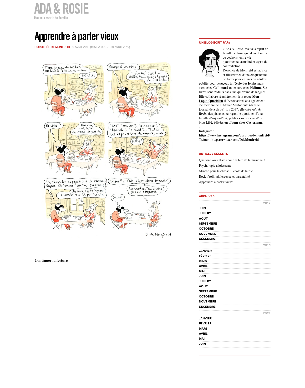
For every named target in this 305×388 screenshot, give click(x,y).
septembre (208, 224)
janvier (205, 251)
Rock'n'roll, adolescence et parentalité (224, 176)
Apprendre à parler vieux (76, 36)
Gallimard (220, 87)
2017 (266, 203)
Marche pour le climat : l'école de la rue (226, 171)
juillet (205, 213)
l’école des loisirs (244, 83)
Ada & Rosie (61, 8)
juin (202, 208)
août (203, 219)
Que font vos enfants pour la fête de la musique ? (232, 160)
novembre (207, 234)
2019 (266, 313)
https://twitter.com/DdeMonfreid (235, 139)
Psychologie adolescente (215, 165)
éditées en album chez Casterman (238, 122)
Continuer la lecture (51, 260)
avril (203, 266)
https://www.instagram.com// (234, 135)
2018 (266, 245)
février (205, 256)
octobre (206, 229)
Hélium (255, 87)
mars (203, 261)
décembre (207, 239)
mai (202, 271)
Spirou (218, 109)
